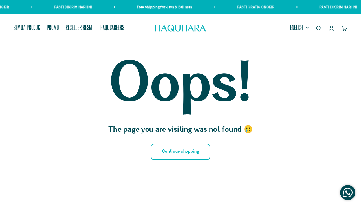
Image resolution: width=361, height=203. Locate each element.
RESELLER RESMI (80, 28)
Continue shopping (180, 151)
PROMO (53, 28)
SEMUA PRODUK (27, 28)
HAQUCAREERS (112, 28)
